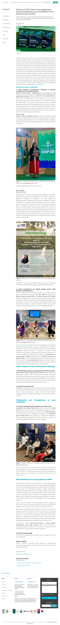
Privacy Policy (30, 623)
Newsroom (39, 2)
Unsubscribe (53, 605)
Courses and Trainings (27, 2)
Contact (48, 2)
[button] (55, 2)
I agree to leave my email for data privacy (48, 595)
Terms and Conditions (51, 622)
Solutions (19, 2)
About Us (34, 2)
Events (43, 2)
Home (11, 2)
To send (49, 597)
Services (15, 2)
